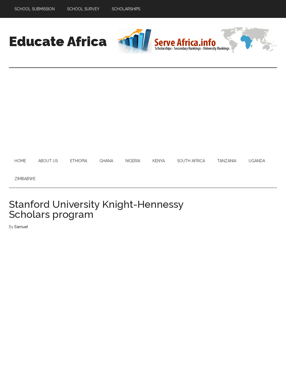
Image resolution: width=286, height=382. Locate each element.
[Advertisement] (143, 110)
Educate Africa (58, 41)
